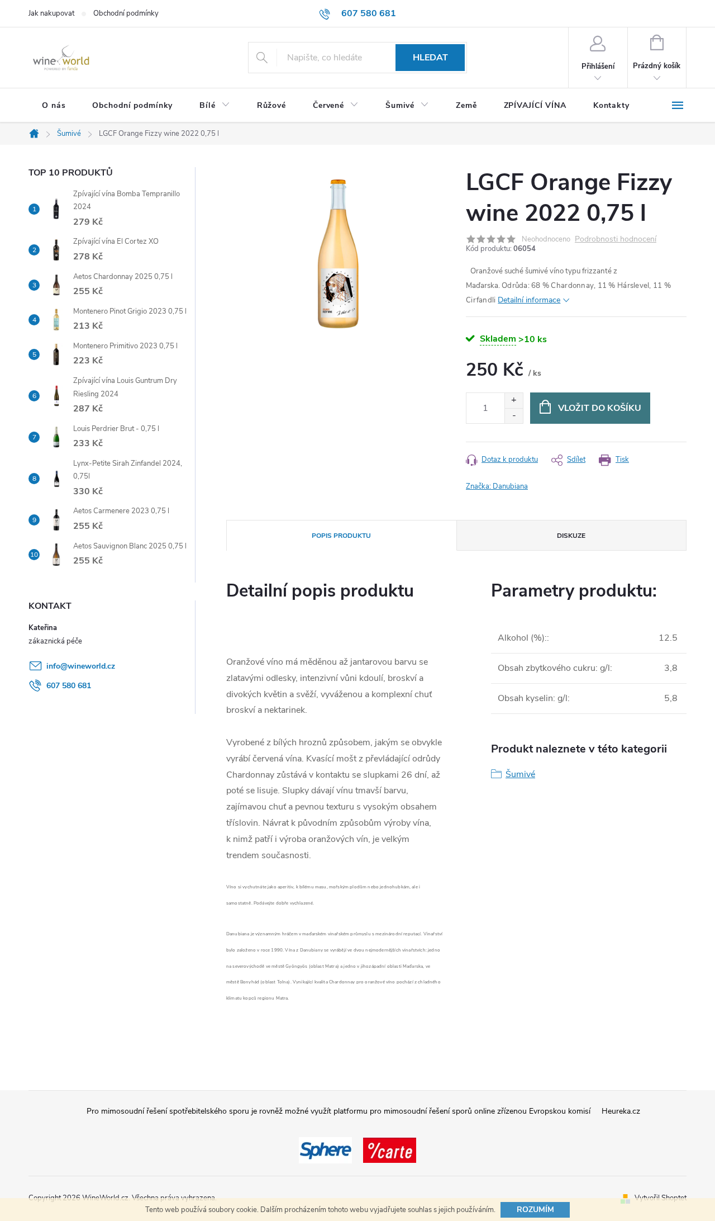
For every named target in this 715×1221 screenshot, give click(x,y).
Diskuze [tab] (571, 535)
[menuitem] (53, 105)
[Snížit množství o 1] (513, 415)
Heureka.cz (621, 1111)
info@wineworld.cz (80, 666)
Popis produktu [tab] (341, 535)
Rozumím (535, 1209)
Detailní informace (529, 300)
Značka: (497, 486)
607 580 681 (68, 685)
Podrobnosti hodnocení (615, 239)
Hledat (430, 57)
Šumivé (520, 774)
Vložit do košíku (599, 408)
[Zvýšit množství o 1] (513, 400)
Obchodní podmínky (126, 13)
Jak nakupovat (51, 13)
